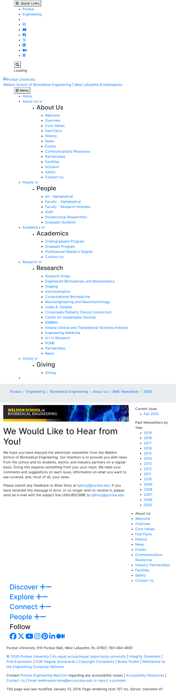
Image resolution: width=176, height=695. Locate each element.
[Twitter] (24, 40)
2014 (148, 458)
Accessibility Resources (145, 675)
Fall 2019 (151, 414)
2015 (148, 453)
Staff (49, 212)
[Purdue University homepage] (19, 79)
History (51, 136)
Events (50, 146)
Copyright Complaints (96, 661)
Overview (52, 120)
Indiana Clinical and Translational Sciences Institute (86, 327)
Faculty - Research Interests (67, 207)
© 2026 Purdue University (27, 656)
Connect (24, 606)
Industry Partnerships (152, 565)
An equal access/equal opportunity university (89, 656)
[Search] (17, 64)
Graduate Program (60, 246)
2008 (148, 489)
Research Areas (57, 276)
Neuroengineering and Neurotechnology (77, 302)
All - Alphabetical (59, 196)
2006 (147, 391)
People (29, 182)
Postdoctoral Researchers (66, 217)
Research (30, 262)
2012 (148, 469)
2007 (148, 494)
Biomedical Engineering (69, 391)
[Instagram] (24, 24)
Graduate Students (60, 222)
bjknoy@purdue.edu (93, 485)
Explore (23, 597)
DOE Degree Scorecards (55, 661)
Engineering (32, 14)
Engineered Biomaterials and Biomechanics (80, 281)
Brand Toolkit (128, 661)
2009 (148, 484)
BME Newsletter (126, 391)
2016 (148, 448)
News (49, 141)
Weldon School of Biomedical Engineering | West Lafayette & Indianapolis (62, 84)
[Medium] (25, 50)
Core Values (55, 125)
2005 (148, 505)
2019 (148, 433)
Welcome (52, 115)
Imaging (51, 286)
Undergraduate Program (65, 241)
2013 (148, 463)
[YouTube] (24, 29)
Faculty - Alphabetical (63, 201)
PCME (50, 343)
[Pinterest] (44, 637)
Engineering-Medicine (62, 333)
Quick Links (29, 3)
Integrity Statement (145, 656)
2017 (148, 443)
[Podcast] (24, 55)
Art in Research (57, 338)
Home (27, 96)
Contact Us (54, 177)
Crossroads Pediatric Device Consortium (78, 312)
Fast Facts (53, 131)
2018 (148, 438)
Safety (50, 172)
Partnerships (55, 156)
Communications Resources (67, 151)
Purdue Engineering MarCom (44, 675)
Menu (24, 90)
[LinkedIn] (24, 45)
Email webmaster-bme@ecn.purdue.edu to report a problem (77, 680)
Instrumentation (57, 291)
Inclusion (52, 167)
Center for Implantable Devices (70, 317)
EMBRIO (51, 322)
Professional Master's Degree (69, 251)
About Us (31, 101)
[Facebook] (24, 35)
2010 (148, 479)
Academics (32, 227)
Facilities (52, 161)
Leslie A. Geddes (58, 307)
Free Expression (19, 661)
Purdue (28, 9)
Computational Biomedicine (67, 296)
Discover (25, 587)
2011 (147, 474)
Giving (28, 358)
